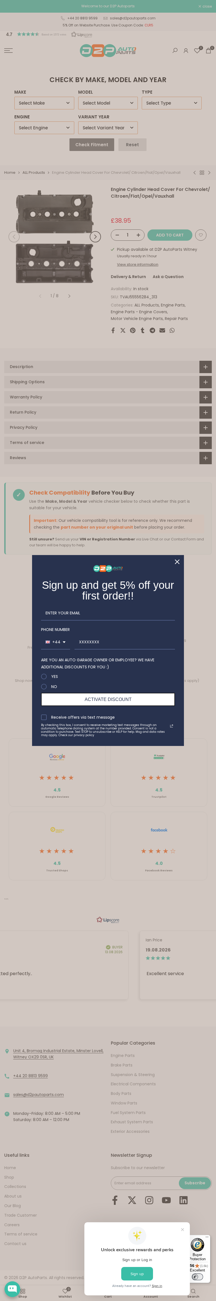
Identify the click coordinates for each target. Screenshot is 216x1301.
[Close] (177, 562)
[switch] (197, 1276)
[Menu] (207, 1238)
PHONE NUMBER (55, 629)
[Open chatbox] (12, 1289)
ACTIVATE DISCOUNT (108, 699)
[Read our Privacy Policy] (171, 726)
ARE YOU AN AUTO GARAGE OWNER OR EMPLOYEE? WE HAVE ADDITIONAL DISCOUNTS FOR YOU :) (97, 663)
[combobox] (55, 642)
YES (54, 676)
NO (54, 686)
